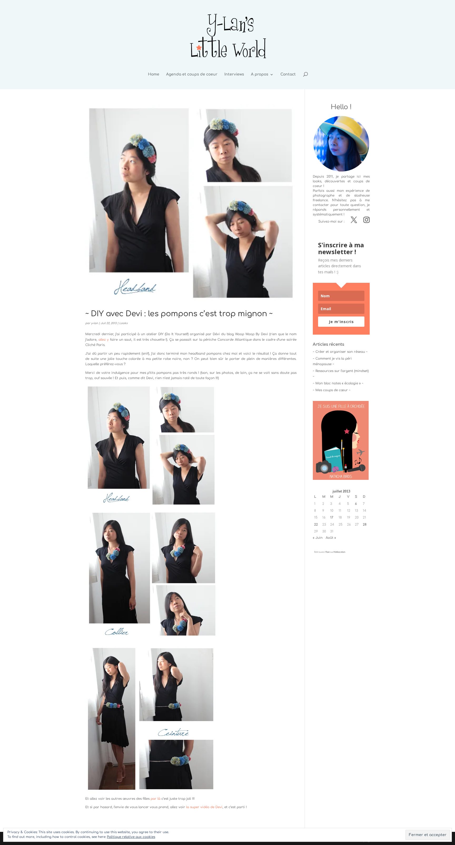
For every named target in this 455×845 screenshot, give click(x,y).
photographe (323, 195)
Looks (123, 323)
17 (331, 517)
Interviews (234, 74)
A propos (259, 74)
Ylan (327, 552)
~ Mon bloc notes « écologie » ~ (338, 383)
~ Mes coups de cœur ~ (331, 390)
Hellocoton (339, 552)
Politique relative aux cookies (131, 837)
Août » (331, 538)
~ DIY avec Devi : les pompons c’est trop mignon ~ (179, 314)
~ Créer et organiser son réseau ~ (340, 352)
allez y (103, 339)
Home (153, 74)
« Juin (318, 538)
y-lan (94, 323)
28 (365, 524)
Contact (288, 74)
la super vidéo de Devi (203, 807)
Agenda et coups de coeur (191, 74)
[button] (151, 445)
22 (316, 524)
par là (155, 799)
